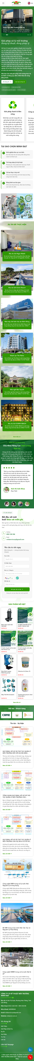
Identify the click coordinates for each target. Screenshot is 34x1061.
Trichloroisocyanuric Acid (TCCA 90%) (25, 695)
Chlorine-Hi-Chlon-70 (24, 671)
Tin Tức (3, 1037)
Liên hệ (3, 1039)
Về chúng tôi (6, 81)
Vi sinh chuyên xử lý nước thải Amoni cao (8, 648)
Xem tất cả (16, 436)
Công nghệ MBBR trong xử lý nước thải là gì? (17, 973)
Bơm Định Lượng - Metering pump (6, 672)
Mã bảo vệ (7, 581)
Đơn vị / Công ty (8, 570)
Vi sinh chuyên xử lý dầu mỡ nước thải (25, 648)
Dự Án (3, 1031)
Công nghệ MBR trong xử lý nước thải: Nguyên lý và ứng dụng (16, 884)
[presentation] (1, 715)
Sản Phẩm (4, 1034)
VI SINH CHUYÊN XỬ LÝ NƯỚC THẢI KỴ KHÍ (24, 625)
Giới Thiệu (4, 1026)
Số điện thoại (8, 563)
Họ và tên (7, 556)
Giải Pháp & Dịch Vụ (7, 1029)
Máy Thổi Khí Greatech (7, 694)
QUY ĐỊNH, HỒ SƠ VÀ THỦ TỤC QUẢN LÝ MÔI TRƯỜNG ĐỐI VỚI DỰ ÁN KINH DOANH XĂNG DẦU (17, 753)
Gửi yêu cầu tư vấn (16, 589)
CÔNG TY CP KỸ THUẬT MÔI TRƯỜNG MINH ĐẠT (15, 995)
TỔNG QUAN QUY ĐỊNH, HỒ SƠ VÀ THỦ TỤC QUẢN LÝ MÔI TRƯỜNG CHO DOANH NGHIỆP (16, 797)
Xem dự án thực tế (20, 81)
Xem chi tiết (6, 765)
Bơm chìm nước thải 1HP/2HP (7, 625)
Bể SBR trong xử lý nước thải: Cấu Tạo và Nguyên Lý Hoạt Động (16, 929)
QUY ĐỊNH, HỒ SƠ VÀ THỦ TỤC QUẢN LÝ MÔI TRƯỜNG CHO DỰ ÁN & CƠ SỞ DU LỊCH (17, 841)
